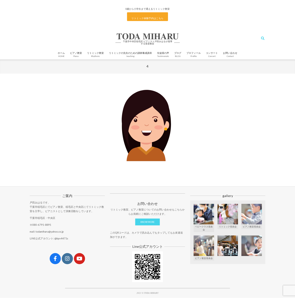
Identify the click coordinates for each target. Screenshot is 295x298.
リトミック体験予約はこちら (147, 18)
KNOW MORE (147, 222)
